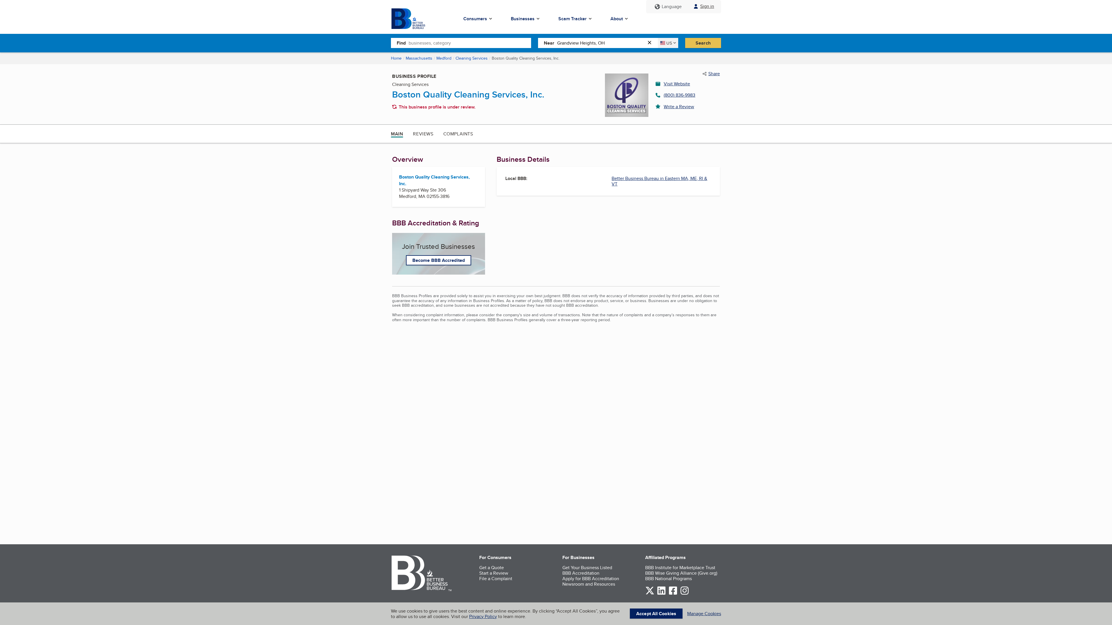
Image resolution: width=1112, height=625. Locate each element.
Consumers (475, 18)
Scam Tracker (572, 18)
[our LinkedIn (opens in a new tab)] (661, 593)
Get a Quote (491, 567)
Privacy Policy (483, 616)
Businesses (523, 18)
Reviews (423, 133)
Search (703, 43)
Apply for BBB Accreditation (590, 578)
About (616, 18)
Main (397, 133)
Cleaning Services (472, 58)
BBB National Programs (668, 578)
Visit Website (677, 84)
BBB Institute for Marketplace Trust (680, 567)
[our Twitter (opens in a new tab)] (649, 593)
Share (714, 73)
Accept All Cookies (656, 613)
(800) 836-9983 (679, 95)
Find (401, 43)
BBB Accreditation (580, 573)
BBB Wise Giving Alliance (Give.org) (681, 573)
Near (549, 43)
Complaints (458, 133)
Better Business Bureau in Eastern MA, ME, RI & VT (659, 181)
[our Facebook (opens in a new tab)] (673, 593)
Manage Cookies (704, 613)
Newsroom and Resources (588, 584)
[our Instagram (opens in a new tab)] (684, 593)
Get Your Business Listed (587, 567)
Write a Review (679, 106)
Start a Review (493, 573)
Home (396, 58)
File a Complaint (495, 578)
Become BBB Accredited (438, 260)
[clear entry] (651, 43)
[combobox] (470, 43)
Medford (443, 58)
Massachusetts (419, 58)
